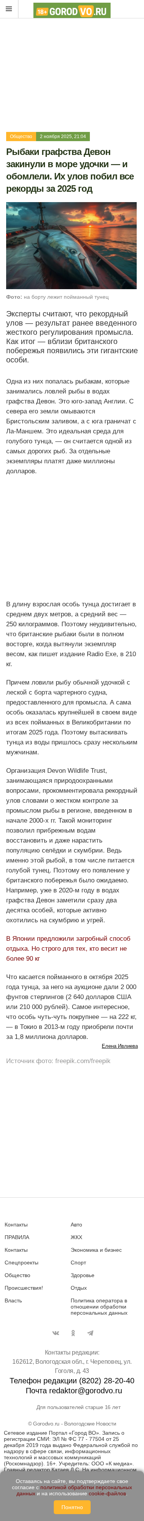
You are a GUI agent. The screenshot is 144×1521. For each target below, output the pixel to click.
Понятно (72, 1507)
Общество (21, 136)
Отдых (79, 1288)
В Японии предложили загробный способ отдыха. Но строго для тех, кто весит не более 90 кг (68, 948)
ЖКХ (76, 1237)
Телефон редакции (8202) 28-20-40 (72, 1380)
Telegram (90, 1333)
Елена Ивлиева (120, 1046)
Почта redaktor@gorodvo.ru (74, 1390)
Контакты (16, 1224)
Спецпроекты (21, 1262)
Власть (13, 1300)
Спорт (78, 1262)
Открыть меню (9, 9)
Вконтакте (55, 1333)
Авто (76, 1224)
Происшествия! (24, 1288)
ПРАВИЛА (17, 1237)
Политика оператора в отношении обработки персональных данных (99, 1306)
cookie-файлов (107, 1493)
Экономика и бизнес (96, 1250)
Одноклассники (73, 1333)
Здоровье (82, 1275)
